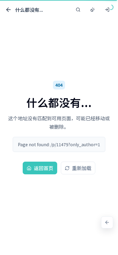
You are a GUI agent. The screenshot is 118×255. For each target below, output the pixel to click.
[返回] (107, 222)
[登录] (107, 10)
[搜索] (78, 10)
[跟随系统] (93, 10)
